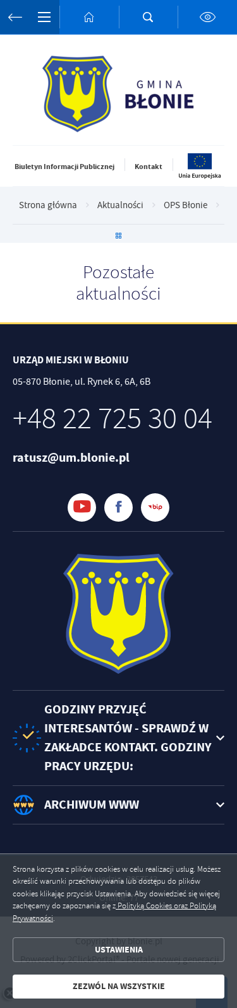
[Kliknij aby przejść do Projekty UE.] (200, 176)
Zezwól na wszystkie (119, 986)
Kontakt (148, 166)
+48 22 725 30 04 (112, 419)
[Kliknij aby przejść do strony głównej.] (89, 17)
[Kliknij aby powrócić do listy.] (118, 237)
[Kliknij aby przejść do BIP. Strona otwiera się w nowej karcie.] (155, 507)
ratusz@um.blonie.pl (71, 457)
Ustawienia (119, 950)
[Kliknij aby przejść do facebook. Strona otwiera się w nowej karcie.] (118, 507)
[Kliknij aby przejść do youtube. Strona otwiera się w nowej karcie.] (82, 507)
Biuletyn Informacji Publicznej (64, 166)
